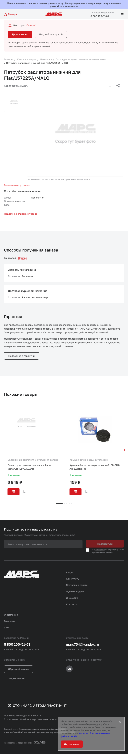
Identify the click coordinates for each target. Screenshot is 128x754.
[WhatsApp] (117, 90)
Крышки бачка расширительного (89, 459)
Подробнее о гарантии (21, 355)
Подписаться (104, 543)
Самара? (31, 25)
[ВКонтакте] (106, 90)
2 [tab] (64, 503)
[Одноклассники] (112, 90)
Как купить (72, 578)
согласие (100, 549)
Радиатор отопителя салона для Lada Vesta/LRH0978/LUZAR (29, 467)
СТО (6, 627)
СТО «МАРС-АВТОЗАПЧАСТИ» (37, 705)
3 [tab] (66, 503)
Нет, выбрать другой (51, 34)
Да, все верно (20, 34)
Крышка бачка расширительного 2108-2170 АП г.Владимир (95, 467)
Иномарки (72, 597)
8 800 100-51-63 (99, 16)
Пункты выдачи (75, 591)
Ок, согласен (71, 744)
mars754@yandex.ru (82, 644)
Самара (22, 258)
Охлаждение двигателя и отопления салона (33, 459)
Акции (70, 572)
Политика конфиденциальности (22, 715)
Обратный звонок (18, 669)
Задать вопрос (16, 678)
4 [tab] (69, 503)
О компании (11, 614)
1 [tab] (59, 503)
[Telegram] (101, 90)
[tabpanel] (33, 450)
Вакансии (9, 621)
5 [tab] (71, 503)
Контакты (71, 604)
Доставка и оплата (77, 585)
